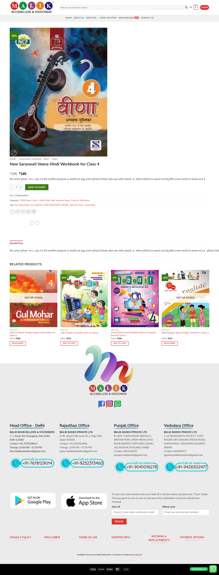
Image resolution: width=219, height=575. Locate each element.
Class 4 (35, 200)
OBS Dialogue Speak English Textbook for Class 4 (185, 332)
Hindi (55, 159)
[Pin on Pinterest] (28, 211)
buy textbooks (37, 205)
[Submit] (186, 7)
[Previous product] (37, 223)
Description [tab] (16, 243)
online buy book (76, 205)
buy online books (22, 205)
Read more (18, 343)
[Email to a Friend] (23, 211)
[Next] (209, 310)
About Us (79, 18)
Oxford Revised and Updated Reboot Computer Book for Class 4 (133, 334)
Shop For (91, 18)
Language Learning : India (34, 159)
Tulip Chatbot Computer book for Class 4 (79, 332)
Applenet (138, 555)
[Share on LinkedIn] (33, 211)
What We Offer (108, 18)
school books (90, 205)
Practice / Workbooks (80, 200)
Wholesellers (126, 18)
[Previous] (10, 310)
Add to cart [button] (69, 343)
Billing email (169, 507)
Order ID (116, 507)
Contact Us (147, 18)
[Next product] (32, 223)
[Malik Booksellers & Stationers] (32, 7)
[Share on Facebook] (12, 211)
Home (69, 18)
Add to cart (37, 187)
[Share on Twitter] (17, 211)
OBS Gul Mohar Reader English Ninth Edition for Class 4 (32, 334)
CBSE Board (25, 200)
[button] (194, 7)
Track (119, 521)
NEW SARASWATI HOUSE (56, 205)
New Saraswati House (60, 200)
